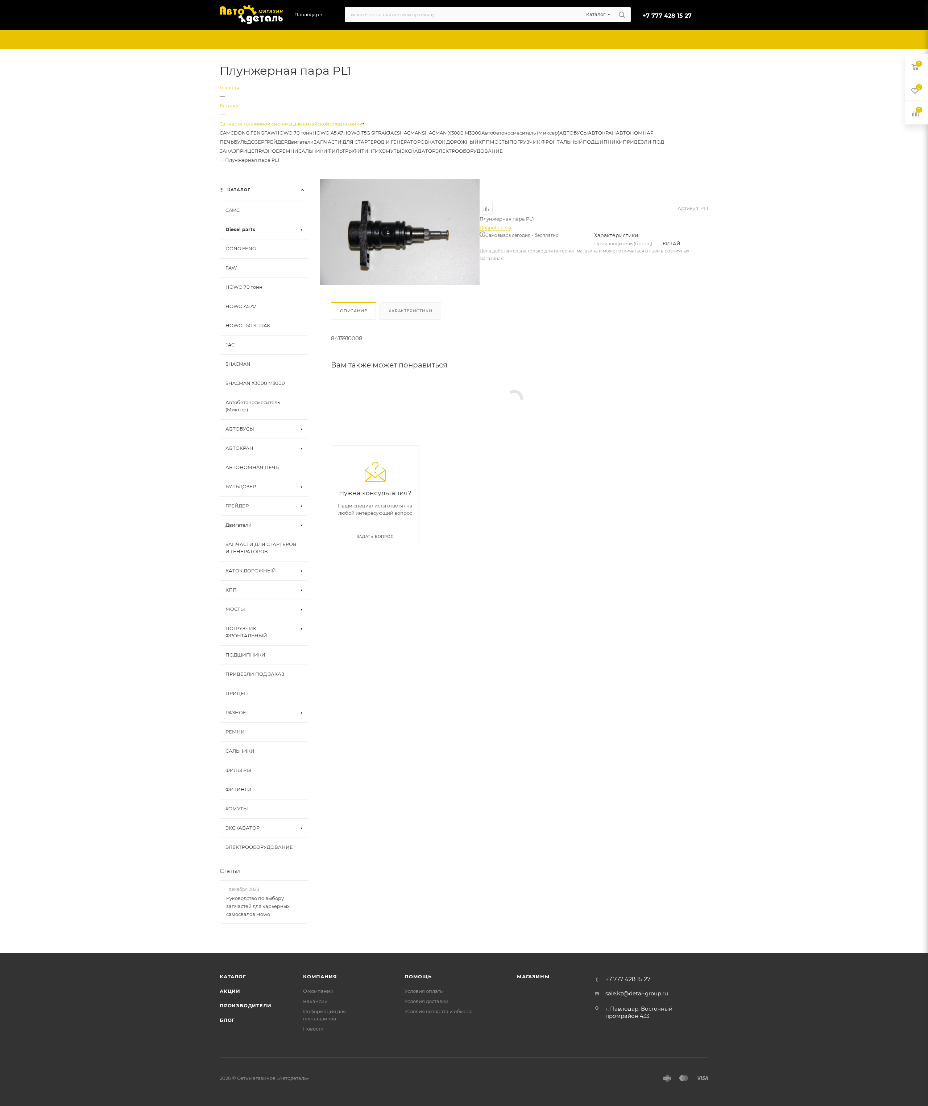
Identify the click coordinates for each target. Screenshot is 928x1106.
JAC (392, 133)
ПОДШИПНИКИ (603, 142)
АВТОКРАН (602, 133)
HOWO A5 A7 (327, 133)
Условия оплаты (424, 991)
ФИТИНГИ (366, 151)
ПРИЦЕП (247, 151)
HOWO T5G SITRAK (365, 133)
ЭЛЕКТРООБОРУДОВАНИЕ (469, 151)
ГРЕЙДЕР (275, 142)
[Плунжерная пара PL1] (400, 231)
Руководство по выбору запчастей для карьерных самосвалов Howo (258, 906)
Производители (245, 1005)
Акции (230, 991)
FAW (270, 133)
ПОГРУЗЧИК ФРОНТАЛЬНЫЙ (546, 142)
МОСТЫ (499, 142)
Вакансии (315, 1001)
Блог (227, 1020)
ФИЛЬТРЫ (340, 151)
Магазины (533, 976)
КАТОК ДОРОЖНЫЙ (453, 142)
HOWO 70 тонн (294, 133)
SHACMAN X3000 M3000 (451, 133)
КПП (484, 142)
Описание (353, 310)
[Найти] (622, 14)
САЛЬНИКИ (312, 151)
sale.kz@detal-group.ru (636, 993)
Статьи (230, 871)
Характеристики (410, 310)
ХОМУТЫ (390, 151)
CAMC (227, 133)
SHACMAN (409, 133)
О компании (318, 991)
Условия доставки (426, 1001)
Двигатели (300, 142)
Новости (313, 1029)
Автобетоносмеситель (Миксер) (520, 133)
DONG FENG (249, 133)
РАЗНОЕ (268, 151)
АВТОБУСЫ (573, 133)
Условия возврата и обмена (439, 1011)
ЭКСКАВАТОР (418, 151)
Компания (320, 976)
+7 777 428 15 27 (667, 15)
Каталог (233, 976)
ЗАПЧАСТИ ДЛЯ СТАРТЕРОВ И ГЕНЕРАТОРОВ (371, 142)
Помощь (418, 976)
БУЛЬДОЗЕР (249, 142)
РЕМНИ (288, 151)
